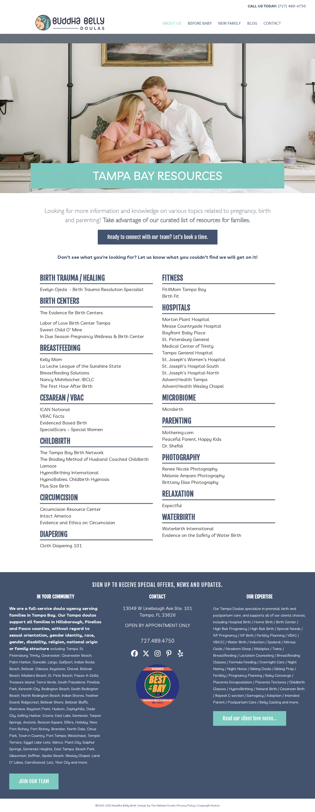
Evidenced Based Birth (63, 423)
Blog (252, 23)
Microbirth (172, 409)
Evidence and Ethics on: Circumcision (77, 522)
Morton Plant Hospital (185, 319)
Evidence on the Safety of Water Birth (201, 535)
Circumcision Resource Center (70, 509)
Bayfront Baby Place (183, 332)
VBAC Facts (52, 416)
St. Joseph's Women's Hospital (193, 359)
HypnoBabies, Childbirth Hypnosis (74, 479)
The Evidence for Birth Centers (71, 312)
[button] (134, 653)
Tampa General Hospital (187, 353)
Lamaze (48, 466)
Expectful (172, 505)
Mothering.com (177, 432)
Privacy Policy (186, 805)
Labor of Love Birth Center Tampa (75, 323)
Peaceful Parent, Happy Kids (191, 439)
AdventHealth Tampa (185, 379)
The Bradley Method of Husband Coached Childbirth (94, 459)
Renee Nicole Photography (189, 469)
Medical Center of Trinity (188, 346)
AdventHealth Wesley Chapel (193, 386)
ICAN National (55, 409)
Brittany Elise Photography (190, 482)
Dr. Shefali (172, 446)
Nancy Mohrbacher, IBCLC (67, 379)
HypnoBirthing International (69, 472)
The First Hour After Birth (66, 386)
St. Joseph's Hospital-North (190, 373)
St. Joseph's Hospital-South (190, 366)
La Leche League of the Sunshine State (80, 366)
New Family (229, 23)
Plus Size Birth (54, 486)
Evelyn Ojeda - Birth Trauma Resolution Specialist (92, 289)
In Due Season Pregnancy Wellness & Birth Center (92, 336)
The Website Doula (163, 805)
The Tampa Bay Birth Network (72, 452)
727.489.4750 (157, 640)
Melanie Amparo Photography (193, 475)
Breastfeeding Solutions (64, 373)
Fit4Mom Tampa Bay (184, 289)
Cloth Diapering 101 (61, 545)
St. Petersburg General (185, 339)
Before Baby (200, 23)
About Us (172, 23)
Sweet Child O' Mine (61, 329)
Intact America (55, 516)
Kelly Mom (51, 359)
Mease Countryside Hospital (191, 326)
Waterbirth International (188, 528)
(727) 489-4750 (292, 6)
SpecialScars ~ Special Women (71, 429)
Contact (272, 23)
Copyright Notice (208, 805)
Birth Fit (170, 296)
